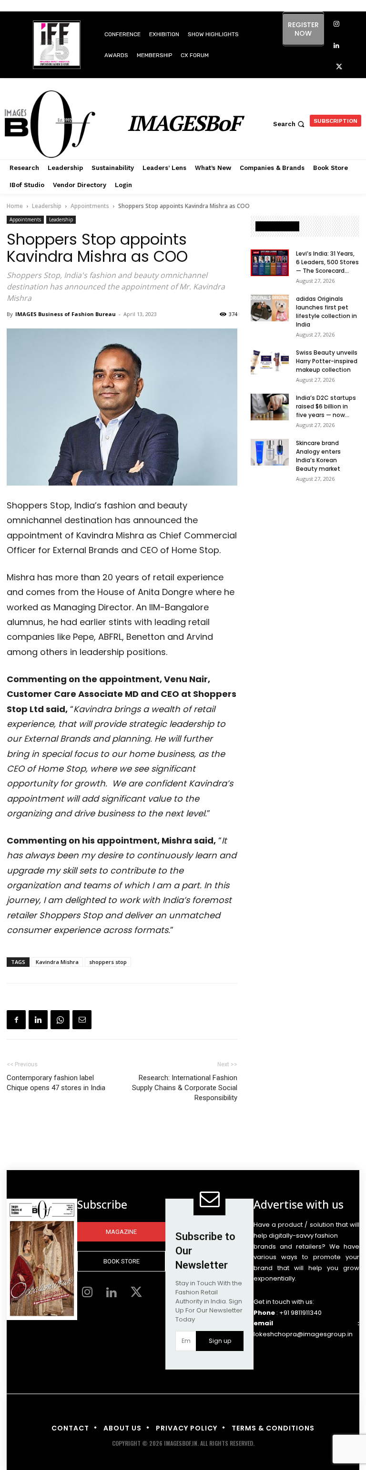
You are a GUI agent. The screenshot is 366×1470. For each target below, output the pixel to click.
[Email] (82, 1019)
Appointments (90, 206)
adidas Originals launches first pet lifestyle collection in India (326, 311)
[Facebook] (16, 1019)
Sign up (220, 1341)
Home (15, 206)
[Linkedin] (336, 46)
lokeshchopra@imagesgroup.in (303, 1334)
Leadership (46, 206)
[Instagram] (336, 24)
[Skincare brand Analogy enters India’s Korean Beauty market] (270, 452)
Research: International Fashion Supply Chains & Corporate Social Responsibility (184, 1087)
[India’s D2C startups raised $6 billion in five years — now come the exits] (270, 407)
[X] (339, 67)
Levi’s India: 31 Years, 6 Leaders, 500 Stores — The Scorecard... (327, 262)
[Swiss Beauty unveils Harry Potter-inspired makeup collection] (270, 361)
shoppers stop (108, 961)
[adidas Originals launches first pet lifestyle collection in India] (270, 308)
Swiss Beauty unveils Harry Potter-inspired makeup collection (326, 361)
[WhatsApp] (60, 1019)
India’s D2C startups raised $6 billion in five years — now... (326, 406)
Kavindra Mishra (57, 961)
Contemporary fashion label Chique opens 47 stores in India (56, 1082)
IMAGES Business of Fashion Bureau (65, 314)
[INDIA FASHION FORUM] (57, 45)
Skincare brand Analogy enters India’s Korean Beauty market (318, 456)
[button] (290, 124)
